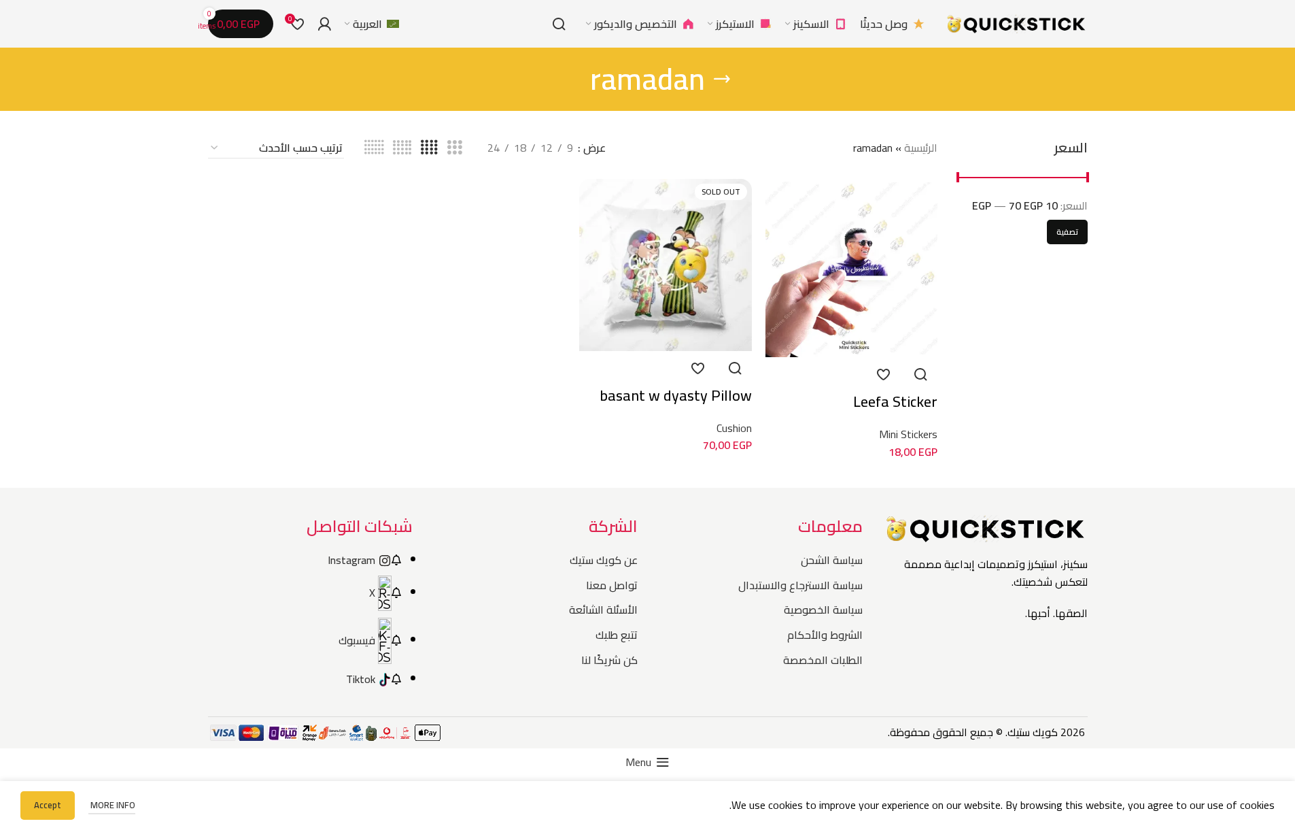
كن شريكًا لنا (609, 660)
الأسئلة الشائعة (603, 609)
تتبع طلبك (616, 635)
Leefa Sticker (895, 401)
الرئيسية (920, 147)
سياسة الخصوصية (823, 609)
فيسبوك (357, 640)
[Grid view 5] (402, 148)
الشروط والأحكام (825, 635)
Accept (47, 805)
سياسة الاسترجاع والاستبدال (800, 585)
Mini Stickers (908, 434)
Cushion (734, 428)
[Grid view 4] (429, 148)
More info (111, 805)
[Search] (558, 23)
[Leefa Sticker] (851, 268)
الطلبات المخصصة (823, 660)
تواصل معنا (612, 585)
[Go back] (722, 79)
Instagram (351, 560)
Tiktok (360, 679)
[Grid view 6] (373, 148)
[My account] (324, 23)
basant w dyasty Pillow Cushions (676, 406)
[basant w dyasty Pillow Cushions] (665, 265)
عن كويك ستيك (604, 560)
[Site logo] (1016, 22)
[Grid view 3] (454, 148)
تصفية (1067, 231)
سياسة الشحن (832, 560)
